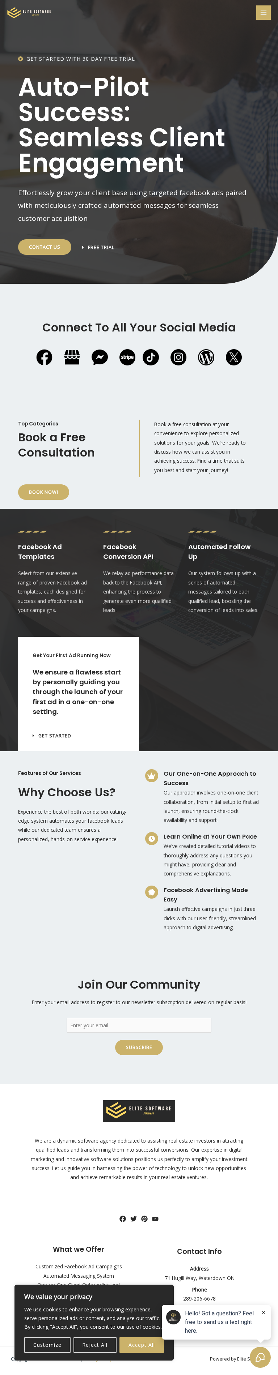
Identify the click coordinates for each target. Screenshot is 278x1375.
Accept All (142, 1344)
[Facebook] (122, 1219)
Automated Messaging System (78, 1275)
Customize (47, 1344)
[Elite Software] (29, 12)
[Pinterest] (144, 1219)
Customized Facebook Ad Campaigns (78, 1266)
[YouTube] (155, 1219)
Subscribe (139, 1047)
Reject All (95, 1344)
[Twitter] (133, 1219)
